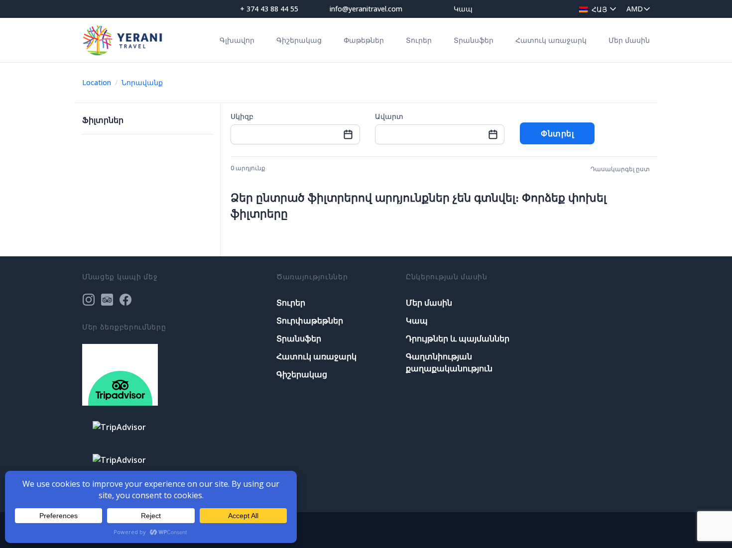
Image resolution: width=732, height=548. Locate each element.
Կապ (463, 8)
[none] (595, 8)
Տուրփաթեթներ (309, 320)
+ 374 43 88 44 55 (269, 8)
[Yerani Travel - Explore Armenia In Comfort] (122, 40)
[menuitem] (595, 8)
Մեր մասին (629, 40)
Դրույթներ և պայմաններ (457, 338)
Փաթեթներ (364, 40)
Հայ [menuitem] (599, 9)
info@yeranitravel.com (366, 8)
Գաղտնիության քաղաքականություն (449, 362)
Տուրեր (419, 40)
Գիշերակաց (299, 40)
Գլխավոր (237, 40)
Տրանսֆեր (473, 40)
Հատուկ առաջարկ (551, 40)
